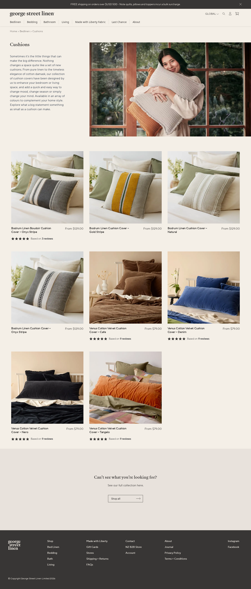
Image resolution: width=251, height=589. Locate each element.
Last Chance (119, 22)
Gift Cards (92, 547)
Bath (50, 559)
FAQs (89, 564)
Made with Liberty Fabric (90, 22)
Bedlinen (15, 22)
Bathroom (50, 22)
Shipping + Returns (97, 559)
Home (13, 31)
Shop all (115, 498)
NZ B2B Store (134, 547)
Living (65, 22)
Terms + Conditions (176, 559)
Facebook (233, 547)
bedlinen (25, 31)
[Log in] (230, 13)
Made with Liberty (96, 541)
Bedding (32, 22)
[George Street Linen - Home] (26, 15)
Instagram (233, 541)
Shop (50, 541)
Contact (130, 541)
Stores (90, 553)
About (136, 22)
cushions (37, 31)
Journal (169, 547)
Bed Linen (53, 547)
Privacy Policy (173, 553)
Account (130, 553)
